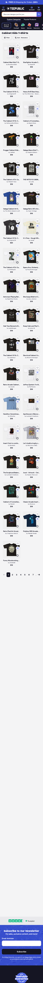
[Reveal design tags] (17, 57)
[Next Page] (39, 574)
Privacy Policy (28, 957)
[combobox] (19, 14)
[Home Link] (15, 8)
